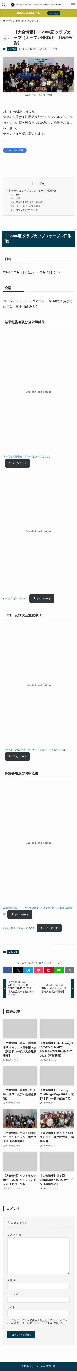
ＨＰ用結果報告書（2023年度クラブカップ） (27, 456)
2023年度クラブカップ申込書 (19, 928)
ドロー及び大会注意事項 (28, 206)
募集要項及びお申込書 (27, 210)
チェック (54, 13)
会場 (18, 198)
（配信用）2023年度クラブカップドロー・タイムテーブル (34, 750)
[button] (8, 970)
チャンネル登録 (15, 150)
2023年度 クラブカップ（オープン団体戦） (34, 190)
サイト (11, 1307)
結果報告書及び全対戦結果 (29, 202)
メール (12, 1294)
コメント (14, 1234)
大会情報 (12, 49)
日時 (18, 194)
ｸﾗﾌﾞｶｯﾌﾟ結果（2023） (15, 598)
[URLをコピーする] (69, 970)
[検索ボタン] (4, 4)
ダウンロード (19, 463)
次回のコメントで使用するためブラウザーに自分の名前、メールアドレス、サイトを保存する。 (39, 1322)
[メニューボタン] (73, 4)
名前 (11, 1280)
